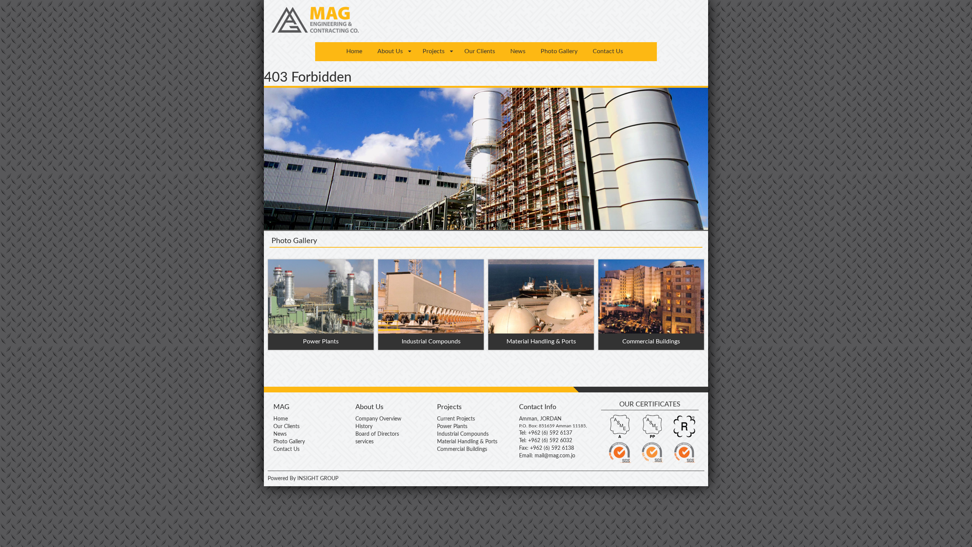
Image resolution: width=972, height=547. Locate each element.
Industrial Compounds (463, 434)
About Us (390, 51)
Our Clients (479, 51)
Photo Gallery (559, 51)
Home (354, 51)
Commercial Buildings (462, 449)
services (364, 441)
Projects (434, 51)
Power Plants (452, 426)
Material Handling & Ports (467, 441)
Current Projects (456, 419)
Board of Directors (377, 434)
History (363, 426)
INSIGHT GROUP (317, 478)
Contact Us (608, 51)
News (517, 51)
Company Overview (378, 419)
